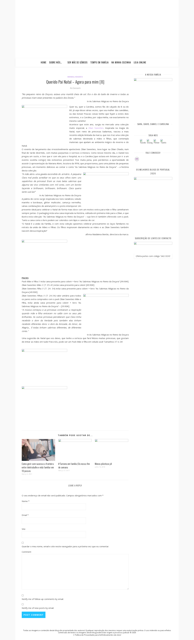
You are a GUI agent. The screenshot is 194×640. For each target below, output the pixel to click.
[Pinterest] (156, 142)
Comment (26, 551)
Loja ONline (140, 62)
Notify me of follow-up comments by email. (43, 599)
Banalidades (75, 77)
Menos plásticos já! (103, 464)
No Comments (75, 88)
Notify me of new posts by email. (38, 608)
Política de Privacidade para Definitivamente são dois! (98, 635)
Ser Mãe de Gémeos (77, 62)
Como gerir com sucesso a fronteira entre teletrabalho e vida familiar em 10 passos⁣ (38, 467)
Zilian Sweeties (96, 128)
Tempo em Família (99, 62)
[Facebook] (143, 142)
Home (43, 62)
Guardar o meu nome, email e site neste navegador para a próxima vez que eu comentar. (65, 546)
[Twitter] (163, 142)
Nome (25, 501)
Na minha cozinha (121, 62)
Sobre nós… (55, 62)
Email (25, 515)
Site (23, 529)
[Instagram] (150, 142)
